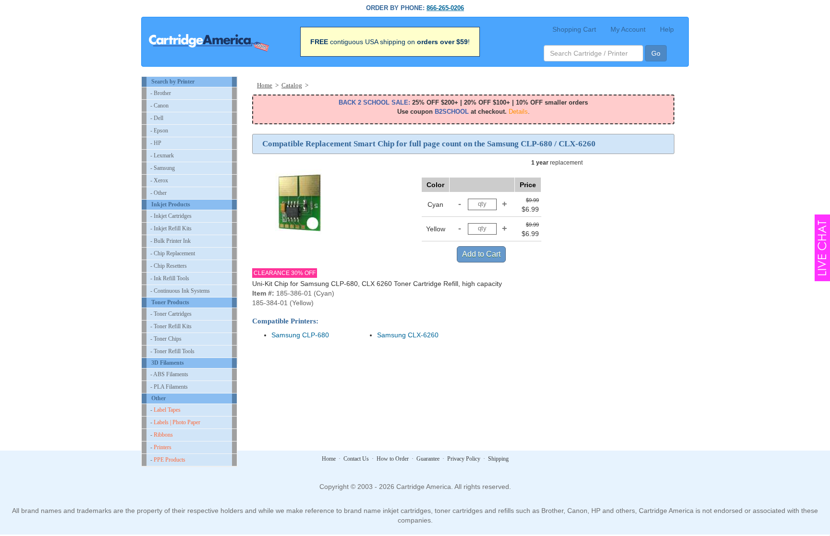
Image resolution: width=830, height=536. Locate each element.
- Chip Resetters (168, 265)
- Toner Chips (166, 338)
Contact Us (356, 458)
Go (655, 53)
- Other (158, 193)
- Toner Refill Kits (171, 326)
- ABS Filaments (169, 374)
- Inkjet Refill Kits (171, 228)
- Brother (160, 93)
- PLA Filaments (169, 386)
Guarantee (427, 458)
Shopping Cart (574, 29)
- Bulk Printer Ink (170, 241)
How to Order (393, 458)
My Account (628, 29)
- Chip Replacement (172, 253)
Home (329, 458)
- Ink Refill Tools (169, 278)
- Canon (159, 105)
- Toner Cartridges (171, 313)
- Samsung (162, 168)
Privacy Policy (463, 458)
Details (518, 111)
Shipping (498, 458)
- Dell (156, 118)
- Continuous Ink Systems (180, 290)
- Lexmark (162, 155)
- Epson (159, 130)
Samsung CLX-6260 (408, 335)
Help (667, 29)
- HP (155, 143)
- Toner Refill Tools (172, 351)
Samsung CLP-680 (300, 335)
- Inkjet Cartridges (171, 216)
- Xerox (159, 180)
